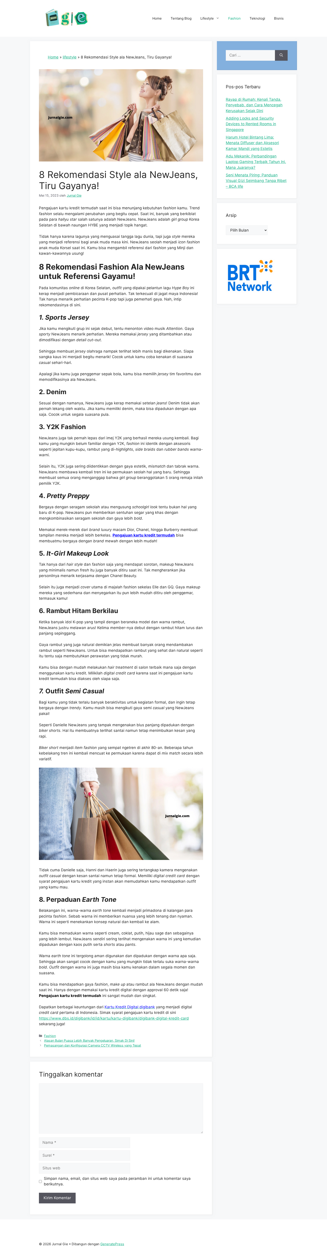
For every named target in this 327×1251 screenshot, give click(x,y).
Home (157, 18)
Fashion (234, 18)
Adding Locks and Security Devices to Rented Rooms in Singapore (251, 124)
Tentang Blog (181, 18)
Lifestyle (207, 18)
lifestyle (70, 57)
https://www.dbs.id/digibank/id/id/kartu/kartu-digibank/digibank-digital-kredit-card (114, 1018)
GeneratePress (112, 1244)
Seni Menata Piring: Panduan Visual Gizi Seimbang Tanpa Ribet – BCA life (256, 181)
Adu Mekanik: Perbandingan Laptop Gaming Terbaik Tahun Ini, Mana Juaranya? (256, 162)
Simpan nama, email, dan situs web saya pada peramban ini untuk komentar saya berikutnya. (117, 1181)
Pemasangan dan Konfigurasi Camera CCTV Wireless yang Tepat (92, 1045)
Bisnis (279, 18)
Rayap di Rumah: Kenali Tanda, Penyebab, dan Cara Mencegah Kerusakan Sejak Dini (254, 105)
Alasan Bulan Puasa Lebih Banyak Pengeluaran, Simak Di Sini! (89, 1040)
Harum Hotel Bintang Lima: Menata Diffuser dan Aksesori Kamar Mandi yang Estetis (252, 143)
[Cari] (281, 55)
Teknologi (257, 18)
